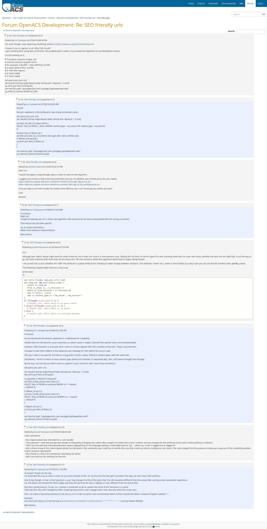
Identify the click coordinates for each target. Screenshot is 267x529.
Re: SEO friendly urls (18, 35)
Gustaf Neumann (40, 247)
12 (27, 464)
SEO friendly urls (87, 18)
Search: (231, 31)
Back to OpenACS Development (19, 30)
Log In (260, 3)
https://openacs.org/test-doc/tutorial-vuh (75, 44)
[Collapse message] (5, 34)
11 (27, 427)
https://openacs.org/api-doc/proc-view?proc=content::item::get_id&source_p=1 (55, 181)
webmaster (155, 524)
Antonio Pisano (35, 166)
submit (166, 524)
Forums (51, 18)
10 (27, 325)
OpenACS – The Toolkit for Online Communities (24, 18)
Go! (263, 14)
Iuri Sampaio (21, 40)
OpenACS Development (67, 18)
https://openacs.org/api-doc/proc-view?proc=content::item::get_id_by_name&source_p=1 (60, 184)
